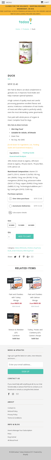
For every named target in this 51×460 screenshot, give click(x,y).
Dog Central (12, 437)
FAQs (9, 434)
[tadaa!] (25, 21)
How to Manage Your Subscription (20, 430)
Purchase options (15, 194)
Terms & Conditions (15, 418)
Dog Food (37, 248)
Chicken (30, 248)
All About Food (13, 440)
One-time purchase (21, 198)
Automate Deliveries (22, 206)
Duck (9, 251)
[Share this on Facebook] (19, 256)
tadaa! (16, 452)
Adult (17, 248)
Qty (9, 232)
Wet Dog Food (28, 251)
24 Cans (31, 225)
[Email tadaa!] (17, 394)
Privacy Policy (12, 414)
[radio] (10, 198)
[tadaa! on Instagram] (13, 394)
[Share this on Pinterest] (23, 256)
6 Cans (11, 225)
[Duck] (25, 53)
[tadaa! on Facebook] (9, 394)
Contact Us (11, 408)
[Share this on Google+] (27, 256)
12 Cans (21, 225)
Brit (9, 79)
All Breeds (23, 248)
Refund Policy (13, 411)
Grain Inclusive (17, 251)
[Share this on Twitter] (15, 256)
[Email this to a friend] (32, 256)
